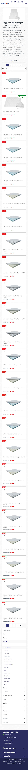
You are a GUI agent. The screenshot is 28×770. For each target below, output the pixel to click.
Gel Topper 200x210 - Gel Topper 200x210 (13, 226)
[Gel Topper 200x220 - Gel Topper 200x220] (14, 402)
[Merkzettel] (15, 2)
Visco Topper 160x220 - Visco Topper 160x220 (14, 457)
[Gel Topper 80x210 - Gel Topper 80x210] (14, 149)
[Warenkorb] (18, 2)
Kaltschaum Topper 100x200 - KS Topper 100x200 (12, 250)
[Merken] (4, 75)
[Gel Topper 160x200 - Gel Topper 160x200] (14, 80)
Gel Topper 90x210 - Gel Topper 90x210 (12, 134)
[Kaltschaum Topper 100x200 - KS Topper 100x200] (14, 241)
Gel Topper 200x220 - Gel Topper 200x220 (13, 411)
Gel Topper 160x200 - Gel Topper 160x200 (13, 88)
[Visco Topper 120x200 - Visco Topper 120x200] (14, 195)
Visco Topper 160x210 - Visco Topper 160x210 (14, 319)
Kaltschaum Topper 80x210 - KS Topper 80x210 (12, 503)
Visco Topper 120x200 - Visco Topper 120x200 (14, 203)
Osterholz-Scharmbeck (11, 737)
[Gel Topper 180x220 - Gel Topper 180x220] (14, 172)
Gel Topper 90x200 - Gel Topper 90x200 (12, 365)
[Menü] (26, 3)
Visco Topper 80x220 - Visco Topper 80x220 (13, 549)
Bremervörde (8, 743)
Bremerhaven (8, 740)
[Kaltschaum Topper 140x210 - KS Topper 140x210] (14, 586)
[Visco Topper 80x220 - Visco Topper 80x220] (14, 540)
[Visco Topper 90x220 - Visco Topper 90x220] (14, 471)
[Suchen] (11, 2)
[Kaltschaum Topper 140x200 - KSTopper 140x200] (14, 287)
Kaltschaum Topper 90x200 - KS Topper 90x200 (12, 526)
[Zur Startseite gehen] (5, 3)
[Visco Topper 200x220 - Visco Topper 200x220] (14, 379)
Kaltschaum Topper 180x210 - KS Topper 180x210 (12, 618)
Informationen (9, 752)
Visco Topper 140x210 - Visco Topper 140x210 (14, 273)
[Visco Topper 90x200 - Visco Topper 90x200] (14, 563)
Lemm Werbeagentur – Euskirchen (14, 763)
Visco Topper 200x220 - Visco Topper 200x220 (14, 388)
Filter (15, 60)
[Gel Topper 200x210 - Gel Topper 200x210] (14, 218)
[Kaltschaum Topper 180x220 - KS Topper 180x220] (14, 333)
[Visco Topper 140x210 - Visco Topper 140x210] (14, 264)
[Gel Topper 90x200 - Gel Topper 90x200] (14, 356)
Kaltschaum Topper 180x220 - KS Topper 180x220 (12, 342)
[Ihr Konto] (16, 5)
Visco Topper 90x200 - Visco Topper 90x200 (13, 572)
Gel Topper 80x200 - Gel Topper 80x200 (12, 434)
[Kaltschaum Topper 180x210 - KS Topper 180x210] (14, 609)
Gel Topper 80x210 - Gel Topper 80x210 (12, 157)
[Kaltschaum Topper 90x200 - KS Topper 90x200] (14, 517)
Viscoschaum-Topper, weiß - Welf (11, 111)
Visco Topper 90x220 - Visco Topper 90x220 (13, 480)
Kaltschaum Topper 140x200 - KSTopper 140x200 (12, 296)
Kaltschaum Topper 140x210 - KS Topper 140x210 (12, 595)
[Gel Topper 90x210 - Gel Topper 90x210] (14, 126)
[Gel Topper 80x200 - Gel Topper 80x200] (14, 425)
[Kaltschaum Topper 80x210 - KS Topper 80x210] (14, 494)
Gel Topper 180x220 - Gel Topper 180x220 (13, 180)
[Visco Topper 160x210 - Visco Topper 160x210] (14, 310)
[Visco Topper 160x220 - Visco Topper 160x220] (14, 448)
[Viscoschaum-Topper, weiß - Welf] (14, 103)
